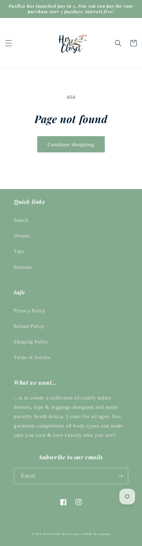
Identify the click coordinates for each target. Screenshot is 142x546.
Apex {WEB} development (92, 534)
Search (21, 220)
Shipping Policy (31, 342)
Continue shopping (71, 144)
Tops (19, 251)
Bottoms (22, 267)
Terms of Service (32, 357)
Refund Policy (29, 326)
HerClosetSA (52, 534)
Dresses (22, 235)
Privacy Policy (29, 310)
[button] (8, 43)
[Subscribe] (120, 476)
